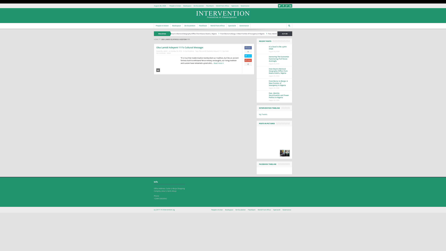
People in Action (175, 6)
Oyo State (225, 51)
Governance (245, 6)
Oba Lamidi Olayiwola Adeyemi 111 (210, 51)
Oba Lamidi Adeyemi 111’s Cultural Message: (179, 47)
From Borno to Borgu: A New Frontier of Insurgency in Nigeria (232, 34)
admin (165, 51)
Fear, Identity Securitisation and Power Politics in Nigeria (279, 95)
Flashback (210, 6)
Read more (218, 63)
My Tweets (263, 114)
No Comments (161, 53)
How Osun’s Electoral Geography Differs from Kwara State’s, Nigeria (181, 34)
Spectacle (234, 6)
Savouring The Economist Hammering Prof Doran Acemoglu (279, 59)
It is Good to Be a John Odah (278, 48)
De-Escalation (199, 6)
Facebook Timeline (267, 164)
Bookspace (187, 6)
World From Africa (222, 6)
